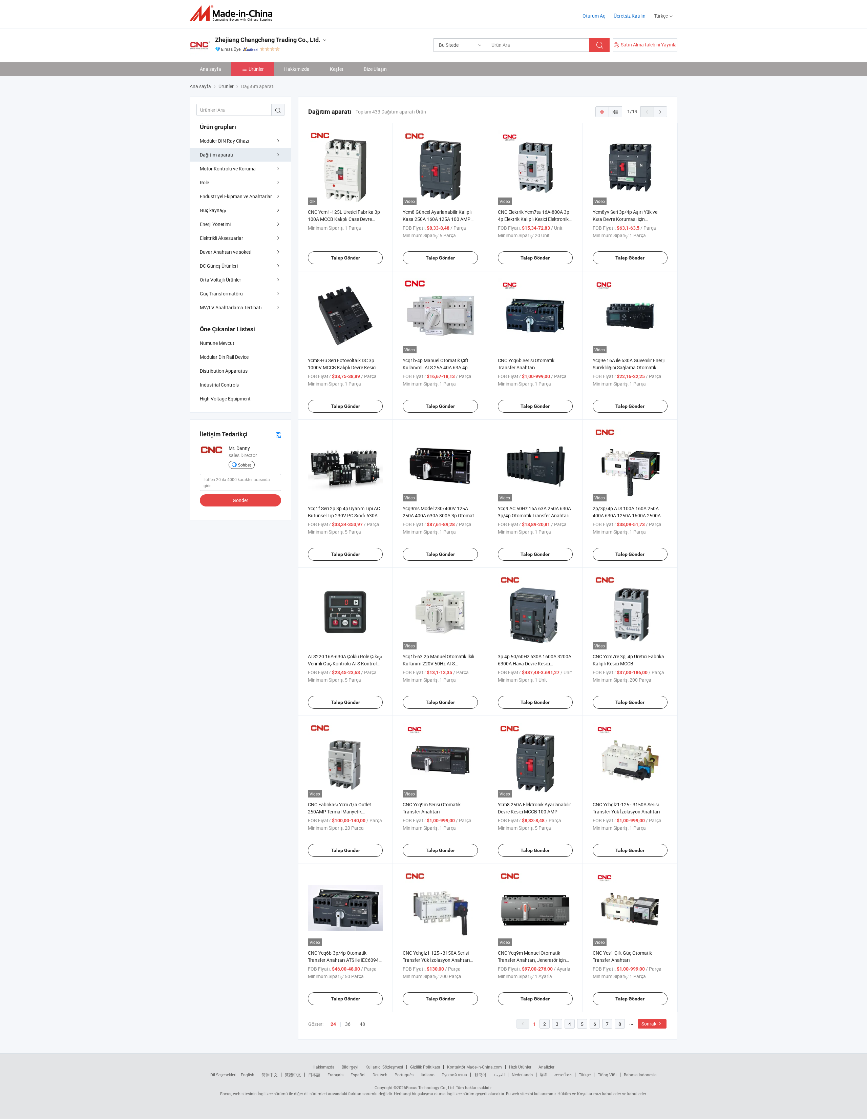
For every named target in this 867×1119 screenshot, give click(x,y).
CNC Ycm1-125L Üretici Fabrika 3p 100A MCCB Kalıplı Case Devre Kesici (344, 219)
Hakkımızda (297, 69)
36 (348, 1024)
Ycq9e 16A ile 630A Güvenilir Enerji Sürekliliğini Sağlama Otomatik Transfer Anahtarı (628, 367)
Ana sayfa (210, 69)
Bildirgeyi (350, 1067)
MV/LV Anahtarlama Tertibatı (231, 307)
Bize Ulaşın (375, 69)
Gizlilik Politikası (425, 1067)
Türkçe (585, 1074)
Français (335, 1074)
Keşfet (336, 69)
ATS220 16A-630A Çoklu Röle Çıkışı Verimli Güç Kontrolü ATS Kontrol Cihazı (345, 663)
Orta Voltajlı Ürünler (220, 279)
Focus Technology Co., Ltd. (430, 1087)
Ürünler (256, 69)
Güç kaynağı (213, 210)
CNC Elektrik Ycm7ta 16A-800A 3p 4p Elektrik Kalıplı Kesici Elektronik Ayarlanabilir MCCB (533, 219)
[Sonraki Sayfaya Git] (660, 112)
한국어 (480, 1074)
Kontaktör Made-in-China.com (474, 1067)
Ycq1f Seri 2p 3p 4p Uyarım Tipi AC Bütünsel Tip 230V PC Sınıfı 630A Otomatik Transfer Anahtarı (344, 515)
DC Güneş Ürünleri (219, 266)
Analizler (546, 1067)
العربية (499, 1074)
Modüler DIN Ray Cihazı (224, 141)
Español (358, 1074)
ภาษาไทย (563, 1074)
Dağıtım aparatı (216, 154)
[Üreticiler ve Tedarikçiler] (233, 13)
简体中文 (269, 1074)
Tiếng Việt (607, 1074)
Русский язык (454, 1074)
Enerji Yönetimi (215, 224)
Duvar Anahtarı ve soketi (225, 252)
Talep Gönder (345, 258)
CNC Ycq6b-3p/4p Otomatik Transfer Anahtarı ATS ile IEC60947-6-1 (345, 960)
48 (362, 1024)
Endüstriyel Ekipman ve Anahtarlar (236, 196)
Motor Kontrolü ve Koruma (228, 168)
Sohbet (244, 465)
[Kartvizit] (278, 434)
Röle (204, 182)
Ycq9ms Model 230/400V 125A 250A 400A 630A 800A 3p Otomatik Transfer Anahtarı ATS (440, 515)
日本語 (314, 1074)
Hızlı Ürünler (520, 1067)
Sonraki (649, 1023)
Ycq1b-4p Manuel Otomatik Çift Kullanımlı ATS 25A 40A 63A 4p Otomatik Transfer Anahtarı (435, 367)
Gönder (240, 500)
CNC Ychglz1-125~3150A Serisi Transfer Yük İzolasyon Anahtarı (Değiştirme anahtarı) (436, 960)
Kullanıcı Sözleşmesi (384, 1067)
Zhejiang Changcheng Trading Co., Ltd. (267, 39)
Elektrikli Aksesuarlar (221, 238)
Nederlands (522, 1074)
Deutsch (380, 1074)
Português (404, 1074)
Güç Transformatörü (221, 293)
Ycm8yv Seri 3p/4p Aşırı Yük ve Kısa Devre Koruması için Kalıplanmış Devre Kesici (625, 219)
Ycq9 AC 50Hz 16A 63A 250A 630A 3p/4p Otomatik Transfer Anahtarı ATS (534, 515)
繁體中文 (293, 1074)
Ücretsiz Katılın (630, 16)
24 (333, 1024)
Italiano (428, 1074)
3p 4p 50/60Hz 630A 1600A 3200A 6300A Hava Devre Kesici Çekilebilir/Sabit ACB (534, 663)
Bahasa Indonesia (640, 1074)
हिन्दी (543, 1074)
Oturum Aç (594, 16)
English (247, 1074)
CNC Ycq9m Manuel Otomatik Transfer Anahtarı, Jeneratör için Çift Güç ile (532, 960)
